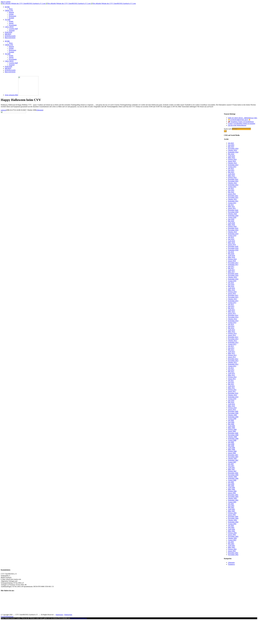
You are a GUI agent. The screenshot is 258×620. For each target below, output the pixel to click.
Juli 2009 (231, 420)
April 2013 (231, 351)
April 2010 (231, 404)
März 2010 (231, 406)
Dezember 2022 (233, 179)
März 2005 (231, 511)
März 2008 (231, 449)
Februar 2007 (232, 471)
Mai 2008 (231, 446)
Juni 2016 (231, 284)
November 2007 (233, 457)
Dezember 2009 (233, 411)
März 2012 (231, 375)
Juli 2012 (231, 368)
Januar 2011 (232, 391)
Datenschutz (68, 614)
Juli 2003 (231, 542)
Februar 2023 (232, 177)
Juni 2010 (231, 400)
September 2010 (233, 397)
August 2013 (232, 344)
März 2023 (231, 176)
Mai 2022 (231, 192)
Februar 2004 (232, 533)
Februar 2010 (232, 408)
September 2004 (233, 522)
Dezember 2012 (233, 359)
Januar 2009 (232, 431)
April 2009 (231, 426)
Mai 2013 (231, 350)
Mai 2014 (231, 328)
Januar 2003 (232, 551)
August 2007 (232, 462)
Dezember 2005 (233, 495)
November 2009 (233, 413)
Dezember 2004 (233, 516)
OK (71, 618)
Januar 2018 (232, 261)
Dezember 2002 (233, 553)
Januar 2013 (232, 357)
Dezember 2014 (233, 315)
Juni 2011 (231, 382)
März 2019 (231, 243)
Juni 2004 (231, 527)
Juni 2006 (231, 484)
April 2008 (231, 447)
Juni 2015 (231, 306)
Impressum (59, 614)
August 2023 (232, 166)
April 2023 (231, 174)
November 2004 (233, 518)
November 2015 (233, 297)
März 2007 (231, 469)
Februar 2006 (232, 491)
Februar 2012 (232, 377)
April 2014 (231, 330)
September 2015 (233, 301)
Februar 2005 (232, 513)
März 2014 (231, 331)
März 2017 (231, 272)
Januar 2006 (232, 493)
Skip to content (5, 2)
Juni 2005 (231, 505)
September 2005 (233, 500)
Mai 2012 (231, 371)
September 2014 (233, 321)
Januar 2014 (232, 335)
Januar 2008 (232, 453)
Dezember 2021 (233, 195)
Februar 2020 (232, 226)
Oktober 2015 (232, 299)
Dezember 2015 (233, 295)
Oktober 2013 (232, 341)
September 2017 (233, 264)
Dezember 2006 (233, 473)
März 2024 (231, 157)
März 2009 (231, 428)
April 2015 (231, 310)
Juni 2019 (231, 239)
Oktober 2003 (232, 538)
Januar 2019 (232, 244)
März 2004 (231, 531)
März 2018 (231, 257)
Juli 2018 (231, 252)
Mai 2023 (231, 172)
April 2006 (231, 487)
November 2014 (233, 317)
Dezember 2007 (233, 455)
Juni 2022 (231, 190)
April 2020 (231, 223)
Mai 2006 (231, 486)
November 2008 (233, 435)
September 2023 (233, 165)
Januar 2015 (232, 313)
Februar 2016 (232, 292)
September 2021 (233, 201)
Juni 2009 (231, 422)
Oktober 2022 (232, 183)
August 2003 (232, 540)
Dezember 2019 (233, 228)
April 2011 (231, 386)
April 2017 (231, 270)
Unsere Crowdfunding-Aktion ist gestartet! (241, 123)
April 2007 (231, 467)
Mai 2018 (231, 254)
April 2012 (231, 373)
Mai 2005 (231, 507)
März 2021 (231, 206)
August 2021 (232, 203)
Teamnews (231, 564)
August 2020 (232, 217)
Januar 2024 (232, 161)
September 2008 (233, 438)
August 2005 (232, 502)
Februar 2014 (232, 333)
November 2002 (233, 554)
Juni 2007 (231, 466)
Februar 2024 (232, 159)
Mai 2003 (231, 544)
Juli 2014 (231, 324)
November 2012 (233, 360)
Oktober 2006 (232, 476)
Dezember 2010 (233, 393)
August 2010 (232, 399)
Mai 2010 (231, 402)
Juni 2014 (231, 326)
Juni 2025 (231, 145)
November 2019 (233, 230)
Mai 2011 (231, 384)
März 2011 (231, 388)
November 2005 (233, 496)
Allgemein (39, 110)
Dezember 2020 (233, 210)
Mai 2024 (231, 154)
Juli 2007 (231, 464)
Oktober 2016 (232, 277)
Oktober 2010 (232, 395)
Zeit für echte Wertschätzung (237, 125)
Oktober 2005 (232, 498)
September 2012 (233, 364)
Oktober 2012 (232, 362)
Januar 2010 (232, 409)
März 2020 (231, 225)
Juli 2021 (231, 205)
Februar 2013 (232, 355)
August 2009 (232, 418)
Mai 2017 (231, 268)
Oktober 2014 (232, 319)
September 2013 (233, 342)
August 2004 (232, 524)
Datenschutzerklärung (80, 618)
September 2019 (233, 234)
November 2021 (233, 197)
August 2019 (232, 235)
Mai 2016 (231, 286)
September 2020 (233, 215)
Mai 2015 (231, 308)
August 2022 (232, 186)
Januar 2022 (232, 194)
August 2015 (232, 302)
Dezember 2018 (233, 246)
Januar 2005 (232, 515)
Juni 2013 (231, 348)
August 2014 (232, 322)
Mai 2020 (231, 221)
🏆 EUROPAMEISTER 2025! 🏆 (239, 120)
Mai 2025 (231, 147)
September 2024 (233, 152)
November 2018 (233, 248)
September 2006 (233, 478)
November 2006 (233, 475)
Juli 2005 (231, 504)
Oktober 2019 (232, 232)
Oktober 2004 (232, 520)
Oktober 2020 (232, 214)
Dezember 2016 (233, 273)
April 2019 (231, 241)
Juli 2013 (231, 346)
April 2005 (231, 509)
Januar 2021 (232, 208)
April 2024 (231, 156)
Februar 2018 (232, 259)
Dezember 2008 (233, 433)
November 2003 (233, 536)
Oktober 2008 (232, 437)
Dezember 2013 (233, 337)
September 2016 (233, 279)
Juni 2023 (231, 170)
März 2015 (231, 312)
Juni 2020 (231, 219)
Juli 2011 (231, 380)
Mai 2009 (231, 424)
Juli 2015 (231, 304)
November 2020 (233, 212)
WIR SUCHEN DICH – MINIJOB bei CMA (242, 118)
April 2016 (231, 288)
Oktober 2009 (232, 415)
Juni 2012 (231, 370)
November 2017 (233, 263)
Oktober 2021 (232, 199)
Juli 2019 (231, 237)
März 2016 (231, 290)
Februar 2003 (232, 549)
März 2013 (231, 353)
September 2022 (233, 185)
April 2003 (231, 545)
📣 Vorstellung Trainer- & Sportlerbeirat (241, 122)
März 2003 (231, 547)
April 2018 (231, 255)
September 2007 (233, 460)
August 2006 (232, 480)
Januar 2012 (232, 379)
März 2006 (231, 489)
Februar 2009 (232, 429)
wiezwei (3, 110)
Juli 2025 (231, 143)
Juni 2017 (231, 266)
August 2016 (232, 281)
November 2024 (233, 148)
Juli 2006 (231, 482)
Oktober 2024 (232, 150)
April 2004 (231, 529)
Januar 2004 (232, 535)
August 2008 (232, 440)
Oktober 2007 (232, 458)
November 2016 (233, 275)
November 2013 (233, 339)
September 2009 (233, 417)
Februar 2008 (232, 451)
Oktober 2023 (232, 163)
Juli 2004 (231, 525)
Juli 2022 (231, 188)
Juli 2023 (231, 168)
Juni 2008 (231, 444)
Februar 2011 (232, 389)
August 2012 (232, 366)
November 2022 (233, 181)
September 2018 (233, 250)
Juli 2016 (231, 283)
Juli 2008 (231, 442)
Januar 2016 (232, 293)
